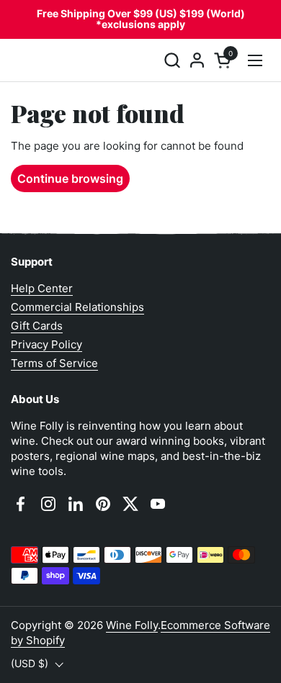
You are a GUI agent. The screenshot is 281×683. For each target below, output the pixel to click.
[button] (172, 60)
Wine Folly (132, 625)
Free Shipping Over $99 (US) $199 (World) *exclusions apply (141, 19)
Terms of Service (54, 363)
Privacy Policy (46, 344)
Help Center (42, 288)
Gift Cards (37, 326)
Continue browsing (70, 178)
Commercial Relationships (77, 307)
